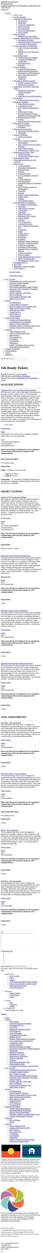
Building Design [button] (19, 34)
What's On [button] (8, 1118)
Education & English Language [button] (24, 81)
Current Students (21, 6)
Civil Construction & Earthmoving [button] (25, 46)
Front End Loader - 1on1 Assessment (13, 774)
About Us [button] (8, 330)
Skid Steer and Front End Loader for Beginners (17, 663)
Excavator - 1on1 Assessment (11, 723)
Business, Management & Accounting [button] (27, 38)
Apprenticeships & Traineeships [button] (24, 203)
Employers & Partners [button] (12, 318)
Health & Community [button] (21, 102)
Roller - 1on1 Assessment (9, 830)
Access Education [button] (20, 17)
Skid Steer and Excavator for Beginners (14, 610)
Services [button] (8, 301)
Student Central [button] (14, 993)
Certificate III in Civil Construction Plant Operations (18, 390)
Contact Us (14, 2)
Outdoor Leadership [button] (20, 135)
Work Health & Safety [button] (21, 158)
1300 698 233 (5, 2)
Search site (4, 358)
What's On (36, 6)
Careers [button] (12, 1006)
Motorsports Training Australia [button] (24, 266)
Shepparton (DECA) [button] (21, 263)
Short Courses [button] (18, 164)
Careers (30, 6)
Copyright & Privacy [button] (16, 988)
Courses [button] (12, 980)
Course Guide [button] (14, 995)
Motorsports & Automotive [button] (23, 129)
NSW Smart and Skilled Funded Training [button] (23, 982)
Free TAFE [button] (18, 264)
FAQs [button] (11, 978)
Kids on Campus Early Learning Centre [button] (23, 984)
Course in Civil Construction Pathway (14, 497)
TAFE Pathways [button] (19, 268)
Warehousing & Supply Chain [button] (24, 152)
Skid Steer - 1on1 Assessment (11, 881)
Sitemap (3, 1014)
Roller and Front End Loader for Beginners (15, 556)
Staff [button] (11, 1003)
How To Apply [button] (10, 279)
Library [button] (12, 997)
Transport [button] (17, 139)
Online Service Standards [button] (18, 986)
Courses (8, 13)
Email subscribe (6, 966)
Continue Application (8, 6)
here (12, 1181)
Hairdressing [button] (18, 98)
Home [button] (7, 1018)
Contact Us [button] (13, 1004)
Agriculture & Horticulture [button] (23, 19)
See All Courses (14, 272)
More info (21, 436)
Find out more (5, 428)
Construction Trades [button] (20, 56)
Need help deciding (16, 276)
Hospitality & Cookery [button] (21, 123)
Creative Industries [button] (20, 67)
